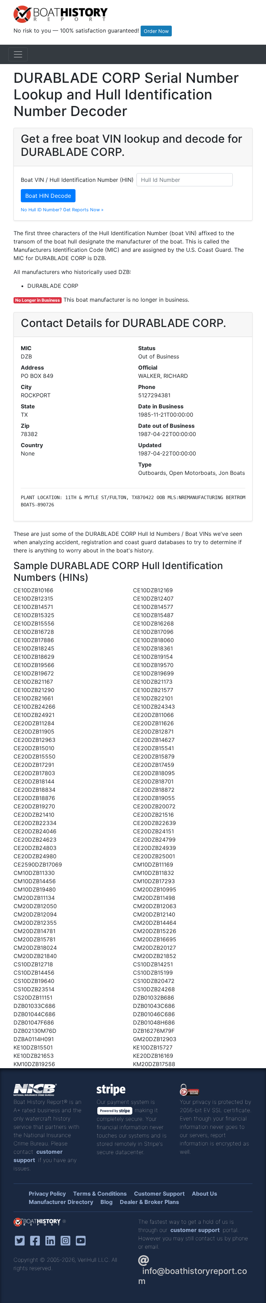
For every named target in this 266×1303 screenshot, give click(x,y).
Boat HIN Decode (48, 195)
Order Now (156, 31)
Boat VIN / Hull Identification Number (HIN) (77, 179)
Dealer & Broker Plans (149, 1201)
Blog (106, 1201)
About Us (204, 1193)
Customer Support (159, 1193)
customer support (195, 1229)
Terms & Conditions (100, 1193)
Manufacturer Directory (61, 1201)
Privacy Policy (47, 1193)
